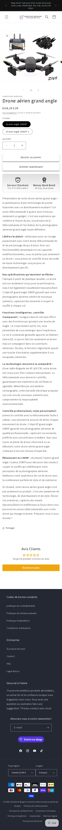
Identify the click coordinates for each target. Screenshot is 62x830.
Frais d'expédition (9, 113)
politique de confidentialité (21, 605)
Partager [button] (10, 527)
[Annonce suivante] (56, 5)
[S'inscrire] (47, 728)
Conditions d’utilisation (46, 811)
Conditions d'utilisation (19, 628)
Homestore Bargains (18, 802)
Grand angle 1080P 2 (17, 131)
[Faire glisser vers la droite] (38, 90)
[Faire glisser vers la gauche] (23, 90)
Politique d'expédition (18, 620)
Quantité (6, 139)
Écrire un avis (30, 567)
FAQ (9, 663)
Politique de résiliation (32, 821)
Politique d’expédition (17, 816)
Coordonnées (35, 816)
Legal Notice (13, 671)
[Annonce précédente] (6, 5)
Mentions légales (50, 816)
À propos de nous (16, 648)
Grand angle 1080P (16, 124)
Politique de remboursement (22, 613)
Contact (11, 656)
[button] (6, 17)
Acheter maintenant (31, 166)
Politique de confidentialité (21, 811)
